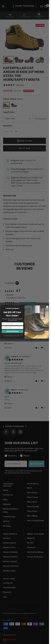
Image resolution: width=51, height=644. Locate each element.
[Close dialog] (47, 307)
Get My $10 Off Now (12, 331)
